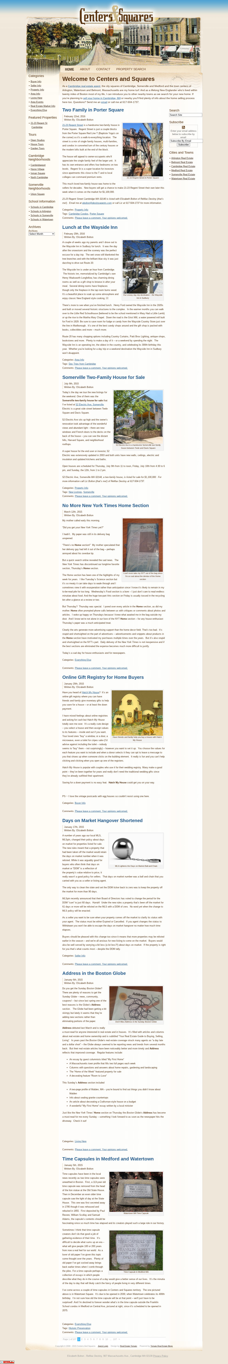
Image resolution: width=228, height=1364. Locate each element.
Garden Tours (38, 148)
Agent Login (103, 1346)
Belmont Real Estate (182, 162)
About (85, 69)
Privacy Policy (160, 1356)
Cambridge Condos (78, 213)
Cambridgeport (38, 165)
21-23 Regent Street (72, 125)
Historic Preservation (79, 1328)
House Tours (37, 144)
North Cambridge (39, 177)
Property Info (37, 89)
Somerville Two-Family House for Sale (103, 377)
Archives (33, 231)
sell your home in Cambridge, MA (102, 98)
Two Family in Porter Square (93, 109)
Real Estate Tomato (128, 1346)
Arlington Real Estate (182, 158)
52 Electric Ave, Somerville (90, 404)
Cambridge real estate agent (84, 86)
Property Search (131, 69)
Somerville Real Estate (183, 174)
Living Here (36, 98)
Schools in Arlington (41, 211)
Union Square (38, 194)
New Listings (75, 492)
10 (106, 1339)
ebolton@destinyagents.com (97, 203)
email (104, 102)
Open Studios (38, 140)
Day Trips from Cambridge (82, 364)
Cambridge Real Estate (183, 166)
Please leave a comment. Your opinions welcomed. (101, 218)
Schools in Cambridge (42, 207)
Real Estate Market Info (43, 106)
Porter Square (97, 213)
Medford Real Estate (182, 170)
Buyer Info (36, 81)
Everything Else (39, 110)
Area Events (37, 102)
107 (115, 1339)
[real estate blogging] (7, 1362)
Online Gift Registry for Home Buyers (103, 677)
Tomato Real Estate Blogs (162, 1346)
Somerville (88, 492)
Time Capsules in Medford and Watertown (108, 1158)
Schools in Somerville (42, 215)
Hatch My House (90, 692)
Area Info (35, 93)
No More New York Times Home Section (105, 505)
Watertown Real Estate (183, 178)
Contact (103, 69)
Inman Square (38, 173)
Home (69, 69)
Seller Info (36, 85)
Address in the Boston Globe (94, 973)
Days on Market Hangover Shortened (102, 820)
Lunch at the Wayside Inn (90, 227)
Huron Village (37, 169)
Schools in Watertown (42, 219)
